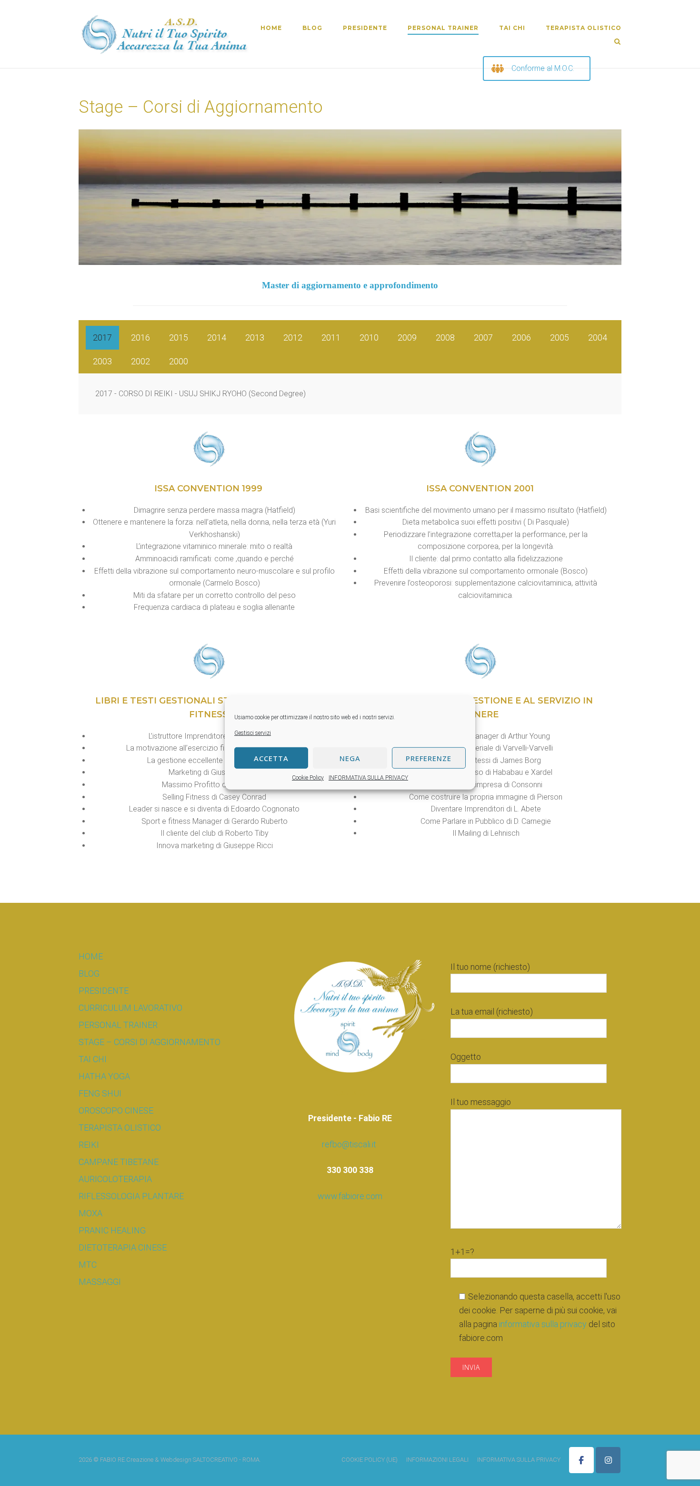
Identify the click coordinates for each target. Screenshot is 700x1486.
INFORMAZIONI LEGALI (437, 1459)
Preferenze (428, 758)
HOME (271, 27)
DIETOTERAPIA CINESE (123, 1247)
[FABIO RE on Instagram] (608, 1460)
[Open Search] (617, 42)
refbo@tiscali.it (349, 1144)
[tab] (102, 338)
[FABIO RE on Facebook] (581, 1460)
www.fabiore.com (350, 1196)
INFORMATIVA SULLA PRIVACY (368, 777)
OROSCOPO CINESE (116, 1110)
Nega (350, 758)
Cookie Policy (308, 777)
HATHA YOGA (104, 1076)
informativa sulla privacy (544, 1324)
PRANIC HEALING (112, 1230)
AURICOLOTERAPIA (115, 1179)
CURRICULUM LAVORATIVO (130, 1008)
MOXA (90, 1213)
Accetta (271, 758)
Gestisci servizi (252, 733)
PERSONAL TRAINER (443, 27)
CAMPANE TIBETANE (119, 1162)
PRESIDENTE (365, 27)
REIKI (89, 1145)
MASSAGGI (100, 1282)
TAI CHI (512, 27)
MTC (88, 1265)
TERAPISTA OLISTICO (583, 27)
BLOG (312, 27)
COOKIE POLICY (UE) (369, 1459)
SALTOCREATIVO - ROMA (226, 1459)
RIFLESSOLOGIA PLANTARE (131, 1196)
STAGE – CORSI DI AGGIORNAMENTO (149, 1042)
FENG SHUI (100, 1093)
